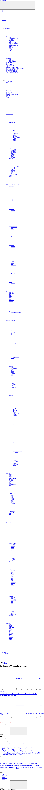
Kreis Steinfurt (11, 245)
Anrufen (3, 11)
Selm (12, 603)
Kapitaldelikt (11, 47)
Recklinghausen (14, 235)
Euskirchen (11, 480)
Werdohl (14, 465)
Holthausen (13, 583)
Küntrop (16, 461)
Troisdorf (12, 512)
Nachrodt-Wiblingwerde (17, 451)
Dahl (12, 572)
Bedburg (12, 494)
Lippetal (12, 371)
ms (13, 768)
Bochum (10, 523)
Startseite (4, 10)
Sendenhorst (13, 271)
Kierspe (14, 439)
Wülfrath (14, 140)
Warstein (12, 383)
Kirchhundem (13, 332)
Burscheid (13, 168)
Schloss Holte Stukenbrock (16, 312)
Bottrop (10, 185)
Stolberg (10, 513)
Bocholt (12, 196)
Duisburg (10, 534)
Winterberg (15, 415)
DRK (22, 763)
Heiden (12, 199)
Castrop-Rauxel (14, 227)
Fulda (10, 628)
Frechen (12, 499)
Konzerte (8, 93)
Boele (12, 571)
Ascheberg (13, 210)
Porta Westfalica (12, 302)
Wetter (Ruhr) (13, 558)
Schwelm (12, 549)
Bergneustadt (13, 149)
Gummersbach (13, 151)
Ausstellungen (9, 81)
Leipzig (10, 632)
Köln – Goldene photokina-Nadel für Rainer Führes (15, 669)
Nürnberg (10, 636)
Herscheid (15, 428)
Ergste (14, 612)
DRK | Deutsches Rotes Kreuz (12, 69)
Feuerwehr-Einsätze (12, 60)
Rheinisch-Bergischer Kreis (14, 166)
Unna (12, 613)
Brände (10, 59)
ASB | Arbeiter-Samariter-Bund (12, 67)
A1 (3, 763)
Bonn (10, 475)
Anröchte (12, 367)
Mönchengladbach (12, 484)
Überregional (8, 623)
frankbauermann (12, 767)
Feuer (38, 763)
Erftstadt (12, 498)
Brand (10, 763)
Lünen (12, 602)
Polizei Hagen (25, 768)
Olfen (12, 216)
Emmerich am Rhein (12, 478)
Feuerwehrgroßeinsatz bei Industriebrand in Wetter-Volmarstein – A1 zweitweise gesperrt (19, 749)
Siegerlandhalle (16, 357)
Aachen (10, 474)
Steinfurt (12, 251)
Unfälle (10, 50)
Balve (14, 425)
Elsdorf (12, 497)
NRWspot (16, 768)
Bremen (10, 625)
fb (36, 763)
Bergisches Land (9, 114)
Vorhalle (12, 586)
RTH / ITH (8, 63)
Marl (11, 233)
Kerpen (12, 501)
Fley (11, 577)
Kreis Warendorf (12, 261)
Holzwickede (13, 599)
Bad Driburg (11, 292)
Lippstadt (12, 372)
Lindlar (12, 153)
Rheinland (8, 473)
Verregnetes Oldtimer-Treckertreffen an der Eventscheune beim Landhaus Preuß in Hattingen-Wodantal (21, 752)
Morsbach (12, 155)
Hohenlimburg (13, 582)
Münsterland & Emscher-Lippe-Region (13, 184)
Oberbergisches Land (13, 148)
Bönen (12, 598)
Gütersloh (10, 296)
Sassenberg (13, 270)
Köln (9, 482)
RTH (41, 768)
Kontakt (3, 662)
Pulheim (12, 502)
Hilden (14, 134)
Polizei (7, 36)
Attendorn (12, 329)
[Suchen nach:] (5, 734)
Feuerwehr (8, 58)
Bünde (10, 295)
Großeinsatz (27, 767)
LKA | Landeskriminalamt (13, 38)
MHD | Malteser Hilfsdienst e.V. (12, 71)
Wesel (10, 514)
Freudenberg (13, 345)
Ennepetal (13, 545)
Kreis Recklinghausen (13, 226)
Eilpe (12, 575)
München (10, 634)
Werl (12, 386)
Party (7, 96)
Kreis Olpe (11, 328)
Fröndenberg (13, 600)
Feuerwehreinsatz (9, 765)
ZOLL (7, 66)
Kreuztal (12, 346)
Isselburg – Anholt (12, 481)
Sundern (14, 414)
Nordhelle (15, 462)
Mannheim (11, 633)
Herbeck (12, 581)
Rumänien (11, 637)
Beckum (12, 263)
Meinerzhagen (15, 441)
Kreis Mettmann (14, 130)
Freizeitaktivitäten (9, 90)
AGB (5, 654)
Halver (14, 426)
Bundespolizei (11, 37)
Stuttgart (10, 639)
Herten (12, 232)
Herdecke (12, 548)
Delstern (12, 573)
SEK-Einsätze (11, 39)
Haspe (12, 579)
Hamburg (10, 626)
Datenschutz (4, 643)
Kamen (12, 601)
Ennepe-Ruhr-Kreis (12, 543)
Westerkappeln (13, 252)
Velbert (14, 139)
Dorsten (12, 229)
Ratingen (14, 138)
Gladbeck (12, 230)
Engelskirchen (13, 150)
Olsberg (14, 412)
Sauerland (11, 395)
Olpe (12, 333)
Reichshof (13, 157)
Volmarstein (15, 559)
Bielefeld (10, 294)
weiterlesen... (2, 691)
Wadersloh (13, 273)
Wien (10, 640)
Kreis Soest (11, 366)
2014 (2, 763)
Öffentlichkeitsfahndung (13, 43)
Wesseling (13, 503)
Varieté (7, 97)
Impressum (4, 652)
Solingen (10, 175)
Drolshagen (13, 331)
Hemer (14, 427)
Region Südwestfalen (10, 320)
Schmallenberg (16, 413)
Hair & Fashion (9, 92)
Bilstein (12, 330)
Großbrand (23, 767)
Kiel (9, 631)
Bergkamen (13, 597)
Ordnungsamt (9, 64)
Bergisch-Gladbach (14, 167)
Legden (12, 200)
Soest (12, 375)
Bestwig (14, 405)
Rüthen (12, 374)
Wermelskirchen (14, 174)
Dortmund (19, 763)
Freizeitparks (11, 91)
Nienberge (13, 283)
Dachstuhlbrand (14, 763)
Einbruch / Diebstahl (12, 42)
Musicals (8, 95)
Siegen (12, 356)
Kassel (10, 630)
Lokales (5, 105)
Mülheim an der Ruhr (13, 614)
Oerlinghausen (11, 300)
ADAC (5, 763)
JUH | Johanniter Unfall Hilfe (11, 70)
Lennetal (12, 585)
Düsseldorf (11, 477)
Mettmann (15, 136)
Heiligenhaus (15, 133)
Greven (12, 248)
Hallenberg (15, 408)
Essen (10, 561)
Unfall (18, 770)
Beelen (12, 264)
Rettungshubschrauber (37, 768)
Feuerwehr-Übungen (13, 61)
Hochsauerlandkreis (14, 403)
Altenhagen (13, 570)
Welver (12, 385)
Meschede (15, 411)
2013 (1, 763)
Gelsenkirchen (11, 186)
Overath (12, 172)
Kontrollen (11, 48)
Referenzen (4, 778)
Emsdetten (13, 247)
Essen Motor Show (32, 763)
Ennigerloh (13, 266)
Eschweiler (11, 479)
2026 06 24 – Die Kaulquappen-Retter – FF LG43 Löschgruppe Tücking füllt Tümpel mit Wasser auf (21, 747)
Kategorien (4, 20)
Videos (3, 779)
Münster (10, 282)
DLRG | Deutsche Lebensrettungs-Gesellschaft (15, 68)
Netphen (12, 347)
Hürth (12, 500)
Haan (14, 132)
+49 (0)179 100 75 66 (4, 720)
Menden (14, 442)
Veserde (16, 452)
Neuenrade (15, 460)
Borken (12, 197)
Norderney (11, 635)
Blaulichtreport (7, 28)
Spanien (10, 638)
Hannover (10, 629)
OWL (7, 291)
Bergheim (12, 495)
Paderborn (11, 301)
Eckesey (12, 574)
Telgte (12, 272)
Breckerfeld (13, 544)
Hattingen (12, 547)
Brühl (12, 496)
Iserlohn (14, 437)
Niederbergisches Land (13, 122)
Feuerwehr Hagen (31, 765)
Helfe (12, 580)
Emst (12, 576)
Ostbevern (13, 269)
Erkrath (14, 131)
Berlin (10, 624)
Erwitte (12, 369)
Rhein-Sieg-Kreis (12, 511)
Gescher (12, 198)
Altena (14, 424)
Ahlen (12, 262)
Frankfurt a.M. (11, 627)
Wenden (12, 334)
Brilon (14, 406)
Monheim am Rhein (16, 137)
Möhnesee (13, 373)
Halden (12, 578)
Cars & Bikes (8, 82)
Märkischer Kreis (14, 423)
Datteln (12, 228)
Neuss (10, 485)
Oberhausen (11, 615)
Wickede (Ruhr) (14, 387)
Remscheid (11, 158)
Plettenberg (15, 463)
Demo (10, 41)
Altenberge (13, 246)
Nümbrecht (13, 156)
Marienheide (13, 154)
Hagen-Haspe (36, 767)
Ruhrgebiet (8, 522)
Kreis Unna (11, 596)
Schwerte (12, 611)
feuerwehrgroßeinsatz (25, 765)
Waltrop (12, 236)
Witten (12, 560)
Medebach (15, 410)
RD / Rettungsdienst (10, 62)
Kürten (12, 169)
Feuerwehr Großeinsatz (18, 765)
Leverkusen (13, 171)
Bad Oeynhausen (12, 293)
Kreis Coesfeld (11, 209)
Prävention (11, 44)
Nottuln (12, 215)
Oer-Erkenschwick (14, 234)
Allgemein (27, 686)
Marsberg (14, 409)
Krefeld (10, 483)
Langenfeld (15, 135)
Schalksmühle (15, 464)
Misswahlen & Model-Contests (12, 94)
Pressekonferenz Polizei (13, 45)
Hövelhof (10, 298)
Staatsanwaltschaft (10, 65)
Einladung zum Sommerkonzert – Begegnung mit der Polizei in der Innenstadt (17, 748)
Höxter (10, 299)
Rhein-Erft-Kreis (12, 493)
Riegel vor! (11, 46)
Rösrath (12, 173)
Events (5, 80)
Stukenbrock (11, 311)
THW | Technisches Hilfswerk (12, 72)
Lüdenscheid (15, 440)
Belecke (14, 384)
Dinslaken (10, 476)
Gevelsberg (13, 546)
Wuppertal (11, 176)
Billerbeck (13, 211)
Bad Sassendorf (14, 368)
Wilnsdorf (12, 358)
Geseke (12, 370)
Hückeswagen (13, 152)
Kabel (12, 584)
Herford (10, 297)
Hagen (10, 569)
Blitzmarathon (11, 40)
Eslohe (14, 407)
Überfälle (10, 49)
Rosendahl (13, 217)
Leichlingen (13, 170)
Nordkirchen (13, 214)
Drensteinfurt (13, 265)
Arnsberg (14, 404)
